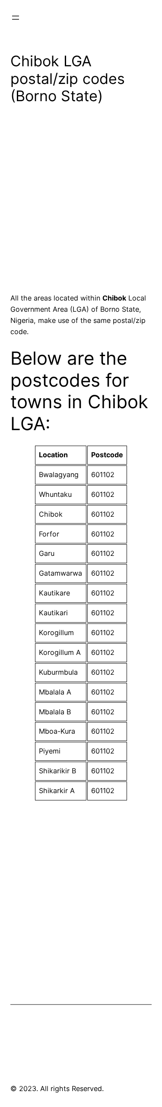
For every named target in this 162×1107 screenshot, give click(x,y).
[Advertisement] (81, 201)
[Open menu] (15, 17)
